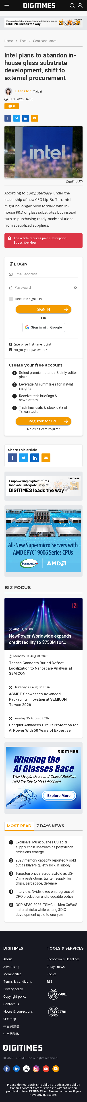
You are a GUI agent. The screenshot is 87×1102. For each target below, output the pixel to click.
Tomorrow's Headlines (63, 959)
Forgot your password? (30, 350)
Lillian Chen (23, 91)
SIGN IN (43, 309)
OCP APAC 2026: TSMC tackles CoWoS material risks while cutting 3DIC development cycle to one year (46, 910)
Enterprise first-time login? (32, 344)
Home (8, 41)
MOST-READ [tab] (19, 826)
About (7, 959)
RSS (49, 981)
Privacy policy (13, 989)
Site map (9, 1019)
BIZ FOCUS (17, 587)
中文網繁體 (11, 1026)
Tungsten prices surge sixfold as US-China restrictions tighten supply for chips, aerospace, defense (45, 878)
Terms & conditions (17, 981)
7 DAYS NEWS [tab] (50, 826)
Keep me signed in (28, 299)
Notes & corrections (18, 1011)
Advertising (11, 967)
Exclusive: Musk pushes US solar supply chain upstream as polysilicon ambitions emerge (44, 847)
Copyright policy (14, 996)
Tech (23, 41)
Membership (12, 974)
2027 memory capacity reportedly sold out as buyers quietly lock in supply (46, 862)
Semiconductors (44, 41)
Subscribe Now (25, 242)
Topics (51, 974)
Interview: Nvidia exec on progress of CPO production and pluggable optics (45, 894)
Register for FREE (43, 421)
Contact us (11, 1004)
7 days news (56, 967)
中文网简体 (11, 1034)
